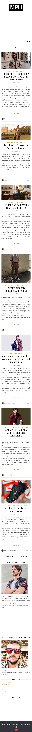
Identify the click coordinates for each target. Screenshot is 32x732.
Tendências (21, 71)
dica (8, 71)
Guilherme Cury (8, 180)
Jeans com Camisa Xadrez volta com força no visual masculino (16, 358)
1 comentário (27, 550)
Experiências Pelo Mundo (7, 686)
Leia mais (16, 113)
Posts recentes (24, 556)
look (12, 353)
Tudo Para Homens (6, 682)
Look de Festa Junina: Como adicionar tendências (16, 432)
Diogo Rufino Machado (10, 118)
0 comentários (27, 119)
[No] (30, 726)
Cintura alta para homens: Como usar (16, 289)
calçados (8, 505)
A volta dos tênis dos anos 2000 (16, 510)
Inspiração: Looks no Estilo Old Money (16, 147)
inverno (13, 71)
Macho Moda (4, 691)
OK (16, 729)
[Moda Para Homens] (16, 7)
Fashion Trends (5, 684)
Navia (2, 689)
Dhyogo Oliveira (8, 330)
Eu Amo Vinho (4, 688)
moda (17, 285)
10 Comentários (27, 330)
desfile (7, 285)
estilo (8, 142)
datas (6, 427)
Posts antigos (8, 556)
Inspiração (14, 142)
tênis (25, 505)
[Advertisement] (16, 27)
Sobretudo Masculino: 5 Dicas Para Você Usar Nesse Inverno (16, 76)
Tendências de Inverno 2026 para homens (16, 206)
